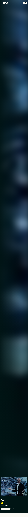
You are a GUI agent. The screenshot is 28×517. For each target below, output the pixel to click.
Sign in (24, 3)
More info (5, 509)
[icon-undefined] (11, 509)
